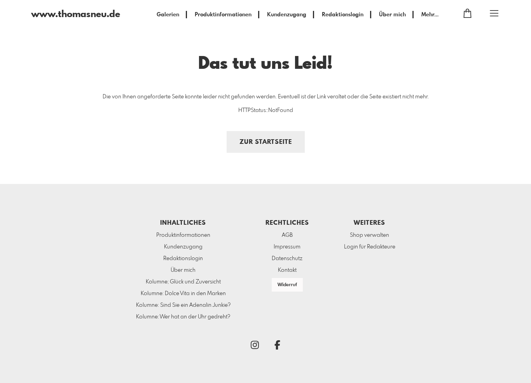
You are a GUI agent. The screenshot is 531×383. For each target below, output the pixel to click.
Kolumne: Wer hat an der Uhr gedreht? (183, 317)
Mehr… (429, 14)
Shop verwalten (369, 235)
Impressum (287, 247)
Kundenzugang (286, 14)
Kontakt (287, 270)
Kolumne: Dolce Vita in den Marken (183, 293)
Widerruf (287, 285)
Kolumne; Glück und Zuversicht (183, 282)
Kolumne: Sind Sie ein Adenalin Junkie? (183, 305)
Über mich (392, 14)
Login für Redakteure (369, 247)
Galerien (168, 14)
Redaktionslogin (342, 14)
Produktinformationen (223, 14)
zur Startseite (265, 142)
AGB (287, 235)
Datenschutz (287, 258)
